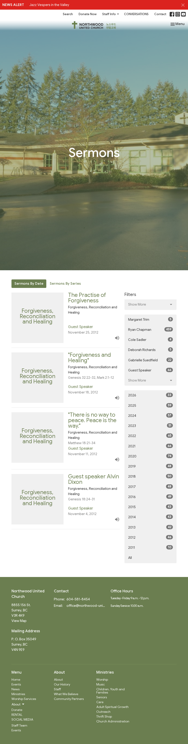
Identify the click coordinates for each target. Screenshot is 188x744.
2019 (149, 466)
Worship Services (23, 699)
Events (16, 684)
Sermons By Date (28, 283)
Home (15, 679)
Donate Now (88, 14)
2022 (149, 436)
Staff (57, 689)
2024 (149, 415)
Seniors (101, 697)
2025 (149, 405)
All (130, 558)
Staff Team (19, 725)
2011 (149, 547)
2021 (149, 446)
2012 (149, 537)
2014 (149, 517)
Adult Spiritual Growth (112, 707)
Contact (160, 14)
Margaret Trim (149, 319)
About (58, 679)
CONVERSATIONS (136, 14)
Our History (62, 684)
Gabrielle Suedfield (149, 360)
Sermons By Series (65, 283)
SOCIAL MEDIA (22, 719)
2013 (149, 527)
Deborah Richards (149, 350)
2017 (149, 487)
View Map (19, 621)
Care (99, 702)
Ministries (18, 694)
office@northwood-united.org (86, 606)
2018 (149, 476)
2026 (149, 395)
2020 (149, 456)
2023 (149, 426)
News (15, 689)
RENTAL (16, 715)
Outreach (103, 712)
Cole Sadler (149, 339)
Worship (102, 679)
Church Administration (112, 721)
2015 (149, 507)
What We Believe (66, 694)
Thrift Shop (104, 716)
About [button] (15, 704)
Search (68, 14)
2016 (149, 497)
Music (100, 684)
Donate (16, 710)
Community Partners (69, 699)
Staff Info (109, 14)
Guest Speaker (149, 370)
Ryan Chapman (149, 329)
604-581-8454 (78, 599)
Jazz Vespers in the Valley (49, 5)
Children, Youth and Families (110, 690)
